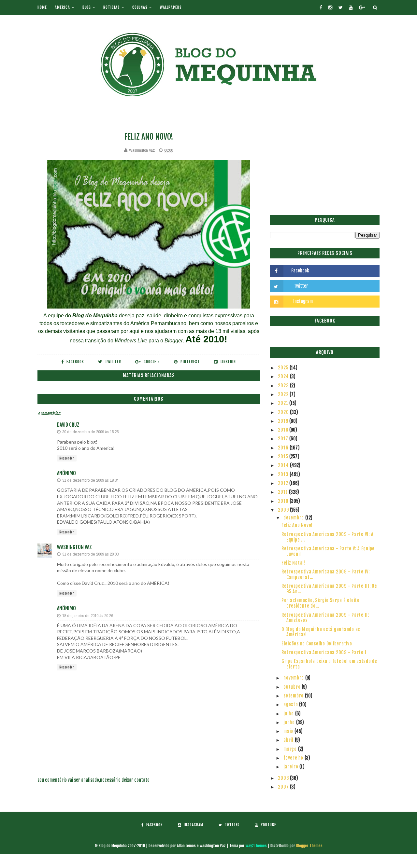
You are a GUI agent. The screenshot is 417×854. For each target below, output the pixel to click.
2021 (283, 403)
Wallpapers (171, 7)
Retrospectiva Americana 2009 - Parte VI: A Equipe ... (327, 537)
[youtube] (351, 7)
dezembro (294, 517)
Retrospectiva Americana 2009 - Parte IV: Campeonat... (325, 574)
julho (289, 713)
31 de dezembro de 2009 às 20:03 (90, 554)
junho (289, 722)
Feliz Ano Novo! (296, 525)
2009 (284, 510)
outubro (292, 687)
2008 (284, 778)
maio (289, 731)
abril (289, 740)
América (62, 7)
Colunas (140, 7)
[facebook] (320, 7)
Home (42, 7)
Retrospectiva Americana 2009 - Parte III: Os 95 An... (329, 588)
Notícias (111, 7)
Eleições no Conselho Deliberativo (316, 643)
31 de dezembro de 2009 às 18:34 (90, 480)
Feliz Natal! (293, 563)
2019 (283, 421)
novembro (294, 678)
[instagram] (330, 7)
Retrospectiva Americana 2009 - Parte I (324, 652)
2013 (284, 474)
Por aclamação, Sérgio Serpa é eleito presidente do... (320, 603)
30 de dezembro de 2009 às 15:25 (90, 431)
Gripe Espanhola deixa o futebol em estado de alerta (329, 663)
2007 (284, 787)
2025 (284, 367)
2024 (284, 376)
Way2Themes (256, 845)
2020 (284, 412)
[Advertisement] (325, 161)
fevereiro (294, 758)
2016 (284, 447)
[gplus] (362, 7)
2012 (283, 483)
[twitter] (340, 7)
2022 (284, 394)
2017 (283, 438)
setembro (294, 695)
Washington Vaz (74, 547)
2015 (283, 456)
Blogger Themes (309, 845)
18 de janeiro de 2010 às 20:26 (87, 615)
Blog (86, 7)
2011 (283, 492)
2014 (284, 465)
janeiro (291, 766)
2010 (284, 501)
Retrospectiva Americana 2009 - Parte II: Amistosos (325, 617)
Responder (66, 458)
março (290, 749)
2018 (283, 430)
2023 (284, 385)
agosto (291, 704)
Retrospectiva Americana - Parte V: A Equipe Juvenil (328, 551)
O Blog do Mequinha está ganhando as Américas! (320, 632)
